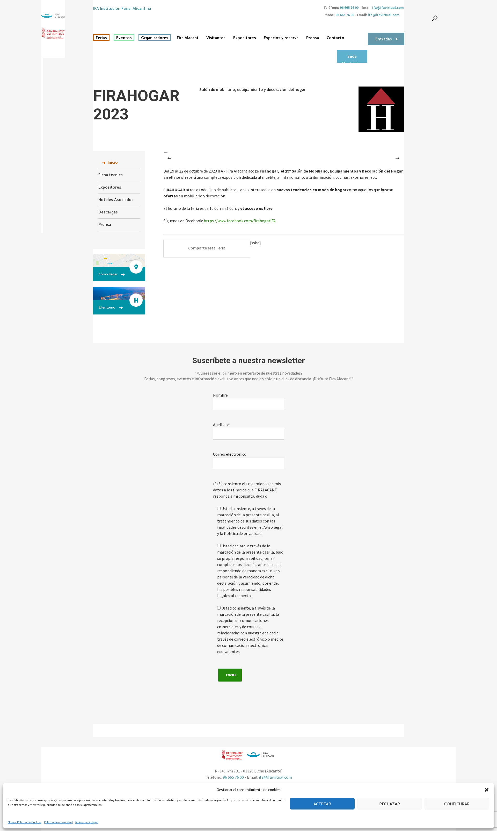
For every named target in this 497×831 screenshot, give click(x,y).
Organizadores (154, 38)
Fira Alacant (188, 38)
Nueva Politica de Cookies (24, 822)
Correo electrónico (229, 454)
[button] (486, 789)
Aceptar (322, 803)
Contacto (335, 38)
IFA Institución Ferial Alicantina (122, 8)
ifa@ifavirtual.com (388, 7)
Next (398, 156)
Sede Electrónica (352, 58)
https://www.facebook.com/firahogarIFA (240, 220)
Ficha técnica (110, 174)
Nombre (220, 395)
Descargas (108, 212)
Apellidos (221, 424)
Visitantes (215, 38)
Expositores (244, 38)
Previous (169, 156)
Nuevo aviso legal (86, 822)
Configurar (457, 803)
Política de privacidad (58, 822)
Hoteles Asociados (116, 199)
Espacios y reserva (281, 38)
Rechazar (389, 803)
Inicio (113, 162)
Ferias (101, 38)
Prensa (312, 38)
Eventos (124, 38)
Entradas (383, 39)
